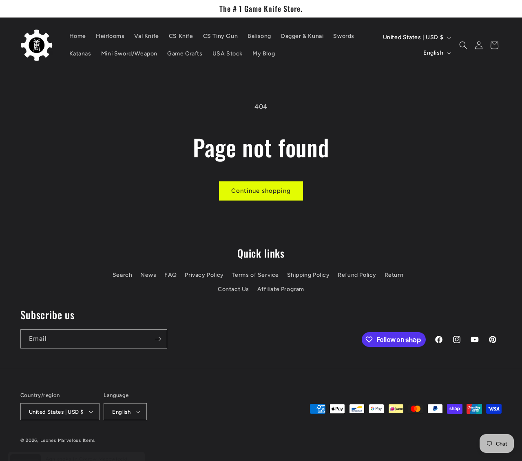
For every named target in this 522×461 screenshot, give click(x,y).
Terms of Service (255, 274)
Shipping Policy (308, 274)
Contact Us (233, 289)
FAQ (170, 274)
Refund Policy (357, 274)
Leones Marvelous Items (67, 440)
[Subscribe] (158, 339)
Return (394, 274)
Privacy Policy (204, 274)
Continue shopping (261, 190)
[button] (463, 45)
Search (123, 274)
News (148, 274)
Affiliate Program (280, 289)
